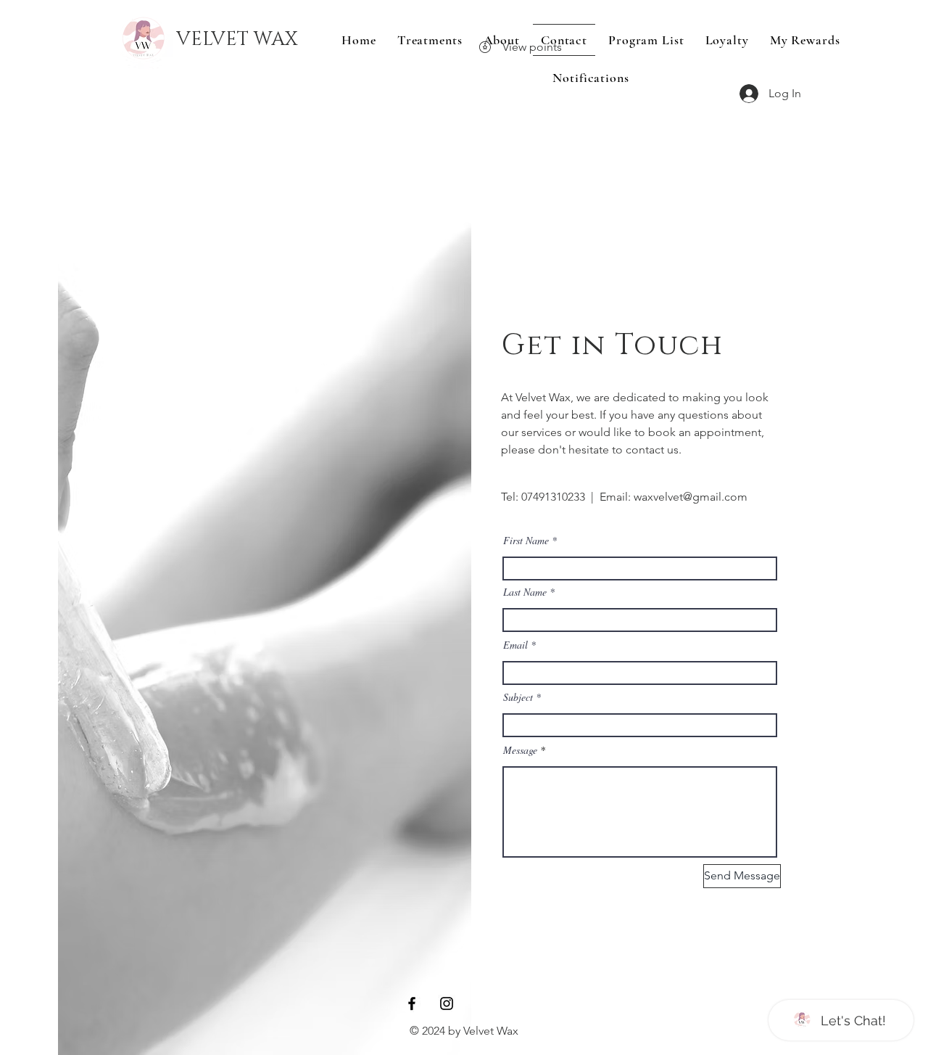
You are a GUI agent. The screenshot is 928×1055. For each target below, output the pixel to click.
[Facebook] (411, 1003)
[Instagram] (446, 1003)
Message (520, 750)
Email (515, 645)
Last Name (525, 592)
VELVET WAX (236, 39)
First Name (526, 540)
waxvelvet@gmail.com (690, 497)
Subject (518, 697)
